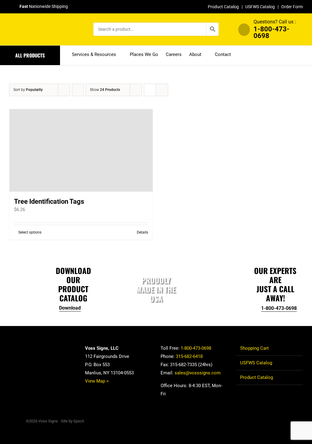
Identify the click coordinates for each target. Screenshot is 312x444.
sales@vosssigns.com (198, 373)
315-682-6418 (189, 356)
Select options (29, 232)
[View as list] (162, 90)
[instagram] (291, 420)
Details (142, 232)
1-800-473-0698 (271, 32)
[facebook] (272, 420)
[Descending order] (78, 90)
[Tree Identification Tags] (81, 150)
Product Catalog (223, 6)
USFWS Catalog (260, 6)
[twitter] (281, 420)
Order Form (292, 6)
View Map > (97, 381)
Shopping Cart (254, 348)
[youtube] (301, 420)
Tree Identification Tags (49, 201)
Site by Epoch (72, 421)
